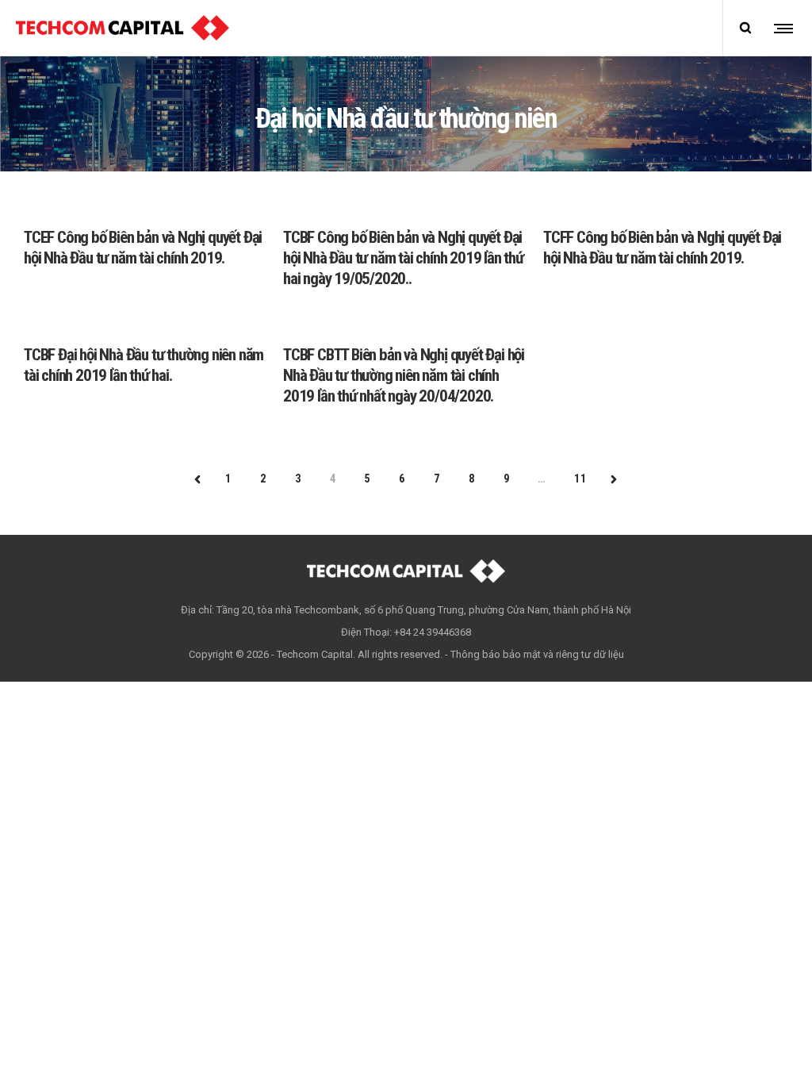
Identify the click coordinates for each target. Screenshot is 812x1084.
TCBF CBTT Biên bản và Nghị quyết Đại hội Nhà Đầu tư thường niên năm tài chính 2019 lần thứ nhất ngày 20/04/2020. (403, 375)
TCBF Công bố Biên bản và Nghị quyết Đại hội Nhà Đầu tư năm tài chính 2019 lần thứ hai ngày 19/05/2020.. (403, 258)
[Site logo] (122, 28)
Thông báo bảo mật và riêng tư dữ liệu (537, 654)
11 (580, 478)
